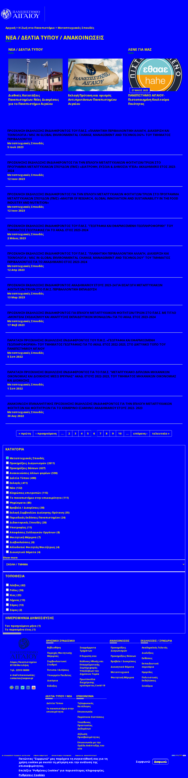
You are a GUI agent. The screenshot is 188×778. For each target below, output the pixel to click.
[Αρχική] (22, 14)
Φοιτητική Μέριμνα (122, 677)
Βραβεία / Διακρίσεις (123, 661)
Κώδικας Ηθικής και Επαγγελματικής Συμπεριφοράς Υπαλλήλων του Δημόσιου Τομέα (91, 668)
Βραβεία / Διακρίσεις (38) (27, 507)
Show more (10, 557)
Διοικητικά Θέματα (122, 666)
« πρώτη (25, 433)
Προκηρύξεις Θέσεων (123, 656)
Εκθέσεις (147, 658)
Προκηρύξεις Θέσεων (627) (28, 468)
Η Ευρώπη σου (88, 656)
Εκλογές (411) (19, 483)
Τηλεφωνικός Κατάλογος (85, 705)
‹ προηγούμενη (46, 433)
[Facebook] (17, 687)
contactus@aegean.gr (22, 678)
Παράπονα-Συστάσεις (90, 717)
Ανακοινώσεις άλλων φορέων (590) (34, 473)
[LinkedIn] (28, 687)
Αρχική (10, 27)
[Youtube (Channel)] (34, 687)
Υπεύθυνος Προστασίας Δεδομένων (84, 725)
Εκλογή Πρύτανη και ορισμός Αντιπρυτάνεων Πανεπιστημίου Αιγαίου (92, 99)
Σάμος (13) (17, 605)
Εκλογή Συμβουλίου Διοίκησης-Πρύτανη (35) (40, 512)
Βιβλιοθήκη (54, 647)
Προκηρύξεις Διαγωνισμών (119, 649)
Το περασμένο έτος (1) (20, 629)
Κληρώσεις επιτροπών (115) (29, 493)
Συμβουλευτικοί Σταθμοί (56, 663)
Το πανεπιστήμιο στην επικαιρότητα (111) (39, 497)
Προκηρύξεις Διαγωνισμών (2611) (32, 463)
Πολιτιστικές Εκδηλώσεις (150, 679)
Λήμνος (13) (17, 600)
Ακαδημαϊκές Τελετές (154, 647)
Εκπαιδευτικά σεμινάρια (150, 665)
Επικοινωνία (85, 711)
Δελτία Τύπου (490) (23, 478)
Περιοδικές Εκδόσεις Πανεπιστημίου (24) (38, 517)
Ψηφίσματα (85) (20, 502)
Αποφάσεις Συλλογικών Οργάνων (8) (35, 532)
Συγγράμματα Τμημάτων (88, 649)
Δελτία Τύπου (54, 703)
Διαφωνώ (160, 761)
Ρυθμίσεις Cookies (32, 775)
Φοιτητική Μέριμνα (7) (25, 537)
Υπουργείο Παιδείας (59, 675)
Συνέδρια (147, 685)
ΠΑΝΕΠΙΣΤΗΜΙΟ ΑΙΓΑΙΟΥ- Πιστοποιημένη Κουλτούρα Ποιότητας (148, 99)
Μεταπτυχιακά (120, 672)
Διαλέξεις (147, 652)
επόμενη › (140, 433)
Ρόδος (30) (17, 590)
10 (120, 433)
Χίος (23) (15, 595)
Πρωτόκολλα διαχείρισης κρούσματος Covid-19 (92, 682)
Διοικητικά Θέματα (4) (25, 552)
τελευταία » (160, 433)
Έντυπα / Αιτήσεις (58, 669)
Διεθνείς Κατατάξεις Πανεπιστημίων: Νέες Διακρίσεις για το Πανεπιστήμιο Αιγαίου (33, 99)
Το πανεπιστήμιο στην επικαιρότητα (60, 710)
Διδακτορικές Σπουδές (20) (28, 522)
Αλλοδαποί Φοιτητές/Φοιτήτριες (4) (34, 547)
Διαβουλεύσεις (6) (22, 542)
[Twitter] (23, 687)
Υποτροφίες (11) (21, 527)
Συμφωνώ (143, 761)
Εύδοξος (52, 685)
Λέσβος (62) (17, 585)
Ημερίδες (147, 672)
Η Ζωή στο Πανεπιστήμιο (37, 27)
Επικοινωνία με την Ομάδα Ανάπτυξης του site (90, 745)
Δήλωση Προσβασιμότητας (88, 735)
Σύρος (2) (16, 610)
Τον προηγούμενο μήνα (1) (23, 626)
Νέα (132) (16, 488)
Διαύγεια (52, 680)
